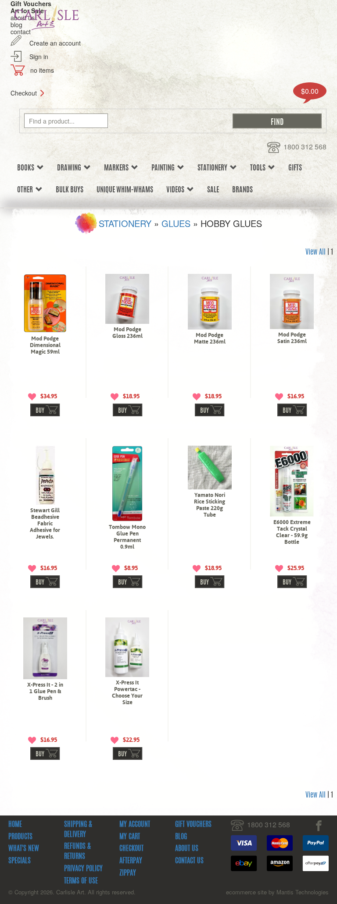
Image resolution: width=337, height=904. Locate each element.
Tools (259, 168)
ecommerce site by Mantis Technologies (277, 892)
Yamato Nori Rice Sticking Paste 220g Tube (209, 505)
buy (40, 411)
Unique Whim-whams (125, 190)
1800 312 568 (304, 147)
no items (42, 70)
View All (315, 252)
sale (213, 190)
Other (26, 190)
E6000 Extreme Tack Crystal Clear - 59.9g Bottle (292, 532)
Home (15, 824)
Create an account (55, 43)
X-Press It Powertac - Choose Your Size (127, 692)
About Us (186, 848)
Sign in (38, 56)
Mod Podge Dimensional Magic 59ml (45, 345)
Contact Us (189, 861)
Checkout (24, 92)
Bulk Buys (69, 190)
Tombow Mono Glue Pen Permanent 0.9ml (127, 537)
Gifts (295, 168)
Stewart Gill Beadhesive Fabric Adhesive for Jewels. (45, 523)
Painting (164, 168)
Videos (176, 190)
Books (27, 168)
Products (20, 836)
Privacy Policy (83, 868)
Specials (19, 861)
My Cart (129, 836)
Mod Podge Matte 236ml (210, 338)
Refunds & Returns (77, 851)
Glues (175, 223)
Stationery (213, 168)
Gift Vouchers (193, 824)
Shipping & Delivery (78, 829)
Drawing (70, 168)
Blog (181, 836)
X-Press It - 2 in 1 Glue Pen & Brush (45, 691)
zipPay (127, 873)
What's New (23, 848)
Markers (117, 168)
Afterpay (130, 861)
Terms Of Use (81, 881)
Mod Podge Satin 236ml (292, 337)
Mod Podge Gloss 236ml (127, 332)
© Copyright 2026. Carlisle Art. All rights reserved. (72, 892)
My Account (134, 824)
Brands (242, 190)
